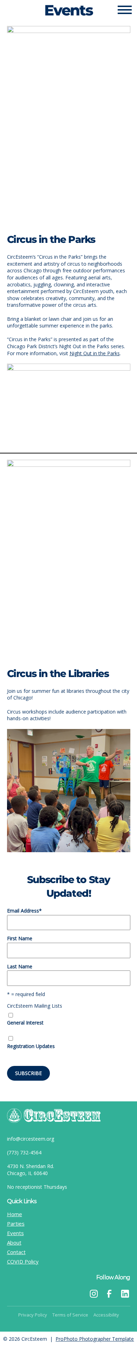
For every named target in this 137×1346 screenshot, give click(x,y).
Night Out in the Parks (95, 353)
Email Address (24, 910)
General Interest (25, 1022)
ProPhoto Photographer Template (95, 1338)
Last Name (19, 966)
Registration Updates (31, 1046)
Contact (16, 1251)
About (14, 1242)
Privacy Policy (32, 1315)
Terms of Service (70, 1315)
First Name (19, 938)
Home (14, 1214)
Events (15, 1232)
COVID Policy (23, 1261)
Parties (16, 1223)
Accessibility (106, 1315)
